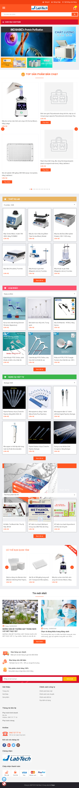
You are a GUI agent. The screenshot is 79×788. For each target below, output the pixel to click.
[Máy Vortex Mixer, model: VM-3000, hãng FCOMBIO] (14, 220)
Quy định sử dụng (45, 700)
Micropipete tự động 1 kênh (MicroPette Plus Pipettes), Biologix (38, 414)
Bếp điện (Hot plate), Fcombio (13, 268)
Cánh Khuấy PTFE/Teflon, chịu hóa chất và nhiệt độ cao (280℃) (39, 360)
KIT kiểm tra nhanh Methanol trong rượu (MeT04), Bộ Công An (38, 526)
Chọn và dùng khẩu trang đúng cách (55, 631)
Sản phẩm (5, 697)
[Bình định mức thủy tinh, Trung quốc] (39, 308)
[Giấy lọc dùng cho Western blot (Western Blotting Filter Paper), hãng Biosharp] (16, 564)
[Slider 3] (26, 42)
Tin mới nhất (39, 593)
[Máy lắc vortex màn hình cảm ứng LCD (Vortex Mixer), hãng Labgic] (20, 100)
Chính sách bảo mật (46, 691)
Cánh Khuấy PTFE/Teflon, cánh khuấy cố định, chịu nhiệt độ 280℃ (13, 360)
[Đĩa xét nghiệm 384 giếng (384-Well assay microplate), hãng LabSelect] (20, 152)
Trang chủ (5, 691)
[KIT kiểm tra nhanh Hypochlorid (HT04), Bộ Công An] (65, 510)
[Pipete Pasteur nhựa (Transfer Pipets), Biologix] (39, 432)
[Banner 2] (13, 63)
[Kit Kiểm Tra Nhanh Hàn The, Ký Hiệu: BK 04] (14, 510)
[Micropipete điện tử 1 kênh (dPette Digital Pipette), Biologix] (65, 397)
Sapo (53, 785)
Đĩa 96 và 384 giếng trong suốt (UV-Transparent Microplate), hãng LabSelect (39, 579)
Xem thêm (39, 641)
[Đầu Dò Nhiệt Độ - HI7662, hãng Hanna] (65, 308)
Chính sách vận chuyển (47, 694)
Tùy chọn (7, 182)
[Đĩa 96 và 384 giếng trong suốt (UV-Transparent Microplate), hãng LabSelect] (39, 564)
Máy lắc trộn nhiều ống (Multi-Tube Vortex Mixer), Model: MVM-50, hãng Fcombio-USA (38, 236)
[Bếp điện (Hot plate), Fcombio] (14, 254)
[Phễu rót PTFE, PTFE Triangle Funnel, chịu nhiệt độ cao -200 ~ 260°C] (65, 343)
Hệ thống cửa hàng (70, 2)
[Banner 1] (65, 44)
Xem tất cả (39, 280)
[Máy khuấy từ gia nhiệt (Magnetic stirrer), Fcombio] (39, 254)
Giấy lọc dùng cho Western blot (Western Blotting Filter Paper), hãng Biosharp (16, 579)
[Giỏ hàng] (75, 8)
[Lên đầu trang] (74, 782)
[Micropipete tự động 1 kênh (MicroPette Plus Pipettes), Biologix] (39, 397)
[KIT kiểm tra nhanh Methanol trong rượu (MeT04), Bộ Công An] (39, 510)
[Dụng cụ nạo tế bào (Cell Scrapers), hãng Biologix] (65, 432)
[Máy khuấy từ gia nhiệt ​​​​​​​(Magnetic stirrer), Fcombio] (65, 254)
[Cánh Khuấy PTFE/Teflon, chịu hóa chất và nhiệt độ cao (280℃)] (39, 343)
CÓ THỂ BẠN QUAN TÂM (17, 550)
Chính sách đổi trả (45, 697)
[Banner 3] (39, 63)
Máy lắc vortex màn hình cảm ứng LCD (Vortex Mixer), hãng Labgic (61, 579)
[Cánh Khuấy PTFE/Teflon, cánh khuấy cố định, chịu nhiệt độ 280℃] (14, 343)
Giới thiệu (5, 694)
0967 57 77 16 (12, 717)
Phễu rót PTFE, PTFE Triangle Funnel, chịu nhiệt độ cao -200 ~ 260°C (64, 360)
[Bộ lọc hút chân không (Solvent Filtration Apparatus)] (14, 308)
